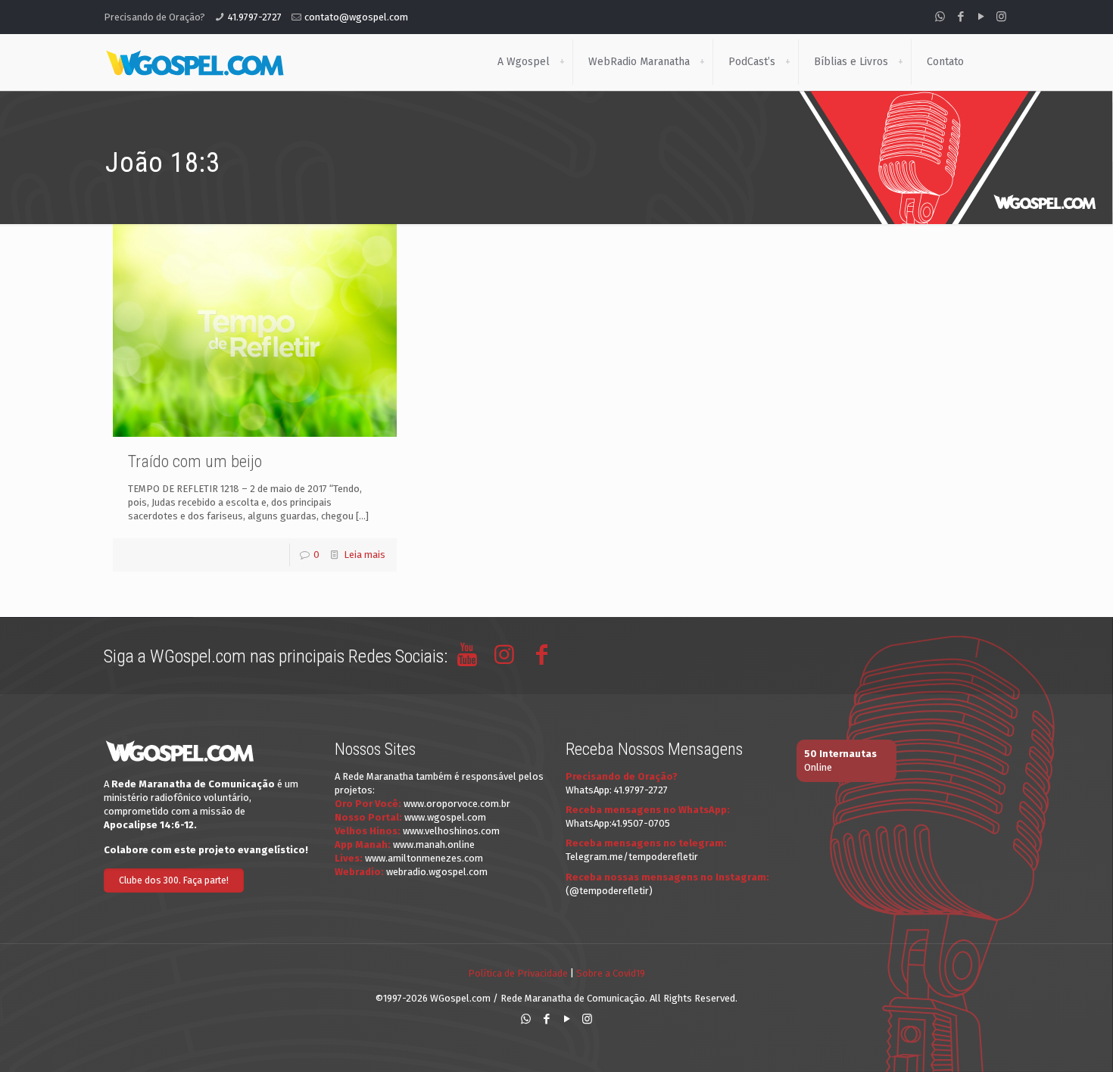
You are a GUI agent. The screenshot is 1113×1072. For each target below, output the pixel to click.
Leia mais (364, 554)
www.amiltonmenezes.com (424, 858)
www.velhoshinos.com (451, 831)
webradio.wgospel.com (437, 871)
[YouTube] (981, 16)
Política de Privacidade (518, 973)
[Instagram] (1001, 16)
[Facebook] (960, 16)
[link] (561, 62)
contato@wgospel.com (356, 17)
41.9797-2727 (255, 17)
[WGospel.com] (194, 62)
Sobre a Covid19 (610, 973)
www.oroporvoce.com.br (457, 803)
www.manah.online (434, 844)
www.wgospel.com (445, 817)
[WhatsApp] (940, 16)
